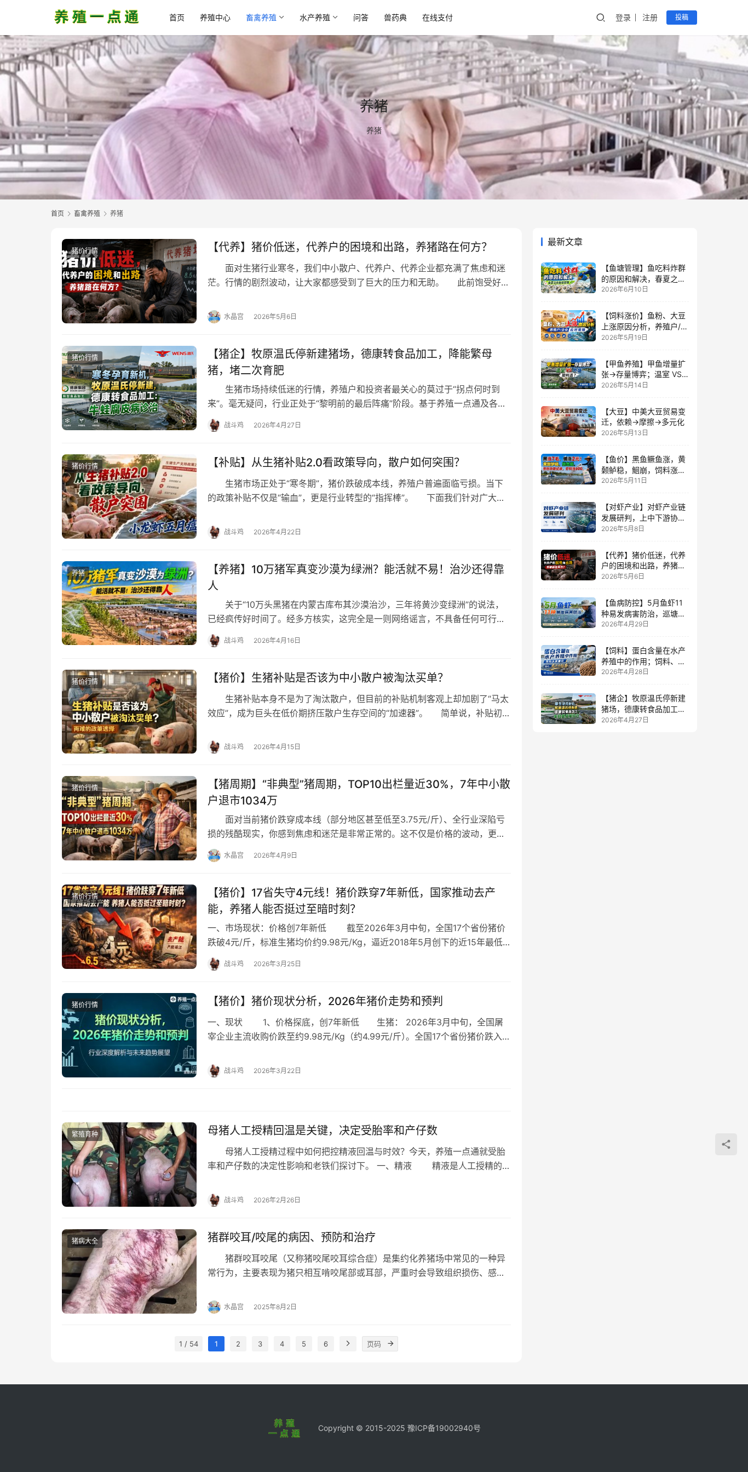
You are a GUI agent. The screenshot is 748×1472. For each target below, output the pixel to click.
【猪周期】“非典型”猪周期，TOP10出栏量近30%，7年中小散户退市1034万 (359, 792)
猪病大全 (85, 1241)
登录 (623, 17)
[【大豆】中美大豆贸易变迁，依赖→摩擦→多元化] (568, 421)
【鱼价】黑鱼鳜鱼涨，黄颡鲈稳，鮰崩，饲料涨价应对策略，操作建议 (643, 469)
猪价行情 (85, 251)
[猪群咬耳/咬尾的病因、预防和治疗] (129, 1271)
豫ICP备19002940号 (444, 1428)
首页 (177, 17)
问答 (361, 17)
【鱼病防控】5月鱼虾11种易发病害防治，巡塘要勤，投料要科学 (643, 613)
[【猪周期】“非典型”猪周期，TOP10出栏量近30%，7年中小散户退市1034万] (129, 818)
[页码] (390, 1343)
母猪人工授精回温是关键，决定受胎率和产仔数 (323, 1130)
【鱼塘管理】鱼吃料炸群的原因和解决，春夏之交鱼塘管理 (643, 278)
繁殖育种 (85, 1134)
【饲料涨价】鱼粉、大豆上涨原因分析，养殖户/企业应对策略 (644, 326)
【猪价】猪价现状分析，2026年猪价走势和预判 (325, 1001)
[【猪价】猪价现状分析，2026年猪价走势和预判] (129, 1035)
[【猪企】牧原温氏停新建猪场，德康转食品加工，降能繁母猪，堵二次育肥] (129, 388)
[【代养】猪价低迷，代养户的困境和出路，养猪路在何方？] (129, 281)
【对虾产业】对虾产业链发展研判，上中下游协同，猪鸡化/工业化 (643, 518)
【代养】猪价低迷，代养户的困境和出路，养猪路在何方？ (350, 247)
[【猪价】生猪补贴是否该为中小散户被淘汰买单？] (129, 712)
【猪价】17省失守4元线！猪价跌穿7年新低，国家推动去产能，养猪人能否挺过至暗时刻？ (352, 900)
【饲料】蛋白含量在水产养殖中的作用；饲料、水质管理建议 (643, 661)
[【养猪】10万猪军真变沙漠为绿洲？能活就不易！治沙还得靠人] (129, 603)
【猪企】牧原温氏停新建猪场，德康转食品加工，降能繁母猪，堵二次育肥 (350, 361)
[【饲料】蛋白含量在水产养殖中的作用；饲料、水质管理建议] (568, 660)
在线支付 (437, 17)
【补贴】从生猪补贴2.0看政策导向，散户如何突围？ (336, 462)
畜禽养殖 (261, 17)
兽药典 (395, 17)
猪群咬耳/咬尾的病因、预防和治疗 (292, 1237)
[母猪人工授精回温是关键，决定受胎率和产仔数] (129, 1164)
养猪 (78, 573)
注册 (650, 17)
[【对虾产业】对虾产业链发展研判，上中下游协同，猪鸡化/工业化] (568, 517)
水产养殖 (315, 17)
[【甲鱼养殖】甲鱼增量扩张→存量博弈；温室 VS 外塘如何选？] (568, 373)
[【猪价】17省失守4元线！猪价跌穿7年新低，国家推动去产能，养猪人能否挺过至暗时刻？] (129, 927)
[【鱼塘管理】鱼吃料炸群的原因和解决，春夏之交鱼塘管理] (568, 278)
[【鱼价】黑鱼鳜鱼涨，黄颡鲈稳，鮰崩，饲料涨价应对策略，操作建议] (568, 469)
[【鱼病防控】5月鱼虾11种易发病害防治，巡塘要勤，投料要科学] (568, 612)
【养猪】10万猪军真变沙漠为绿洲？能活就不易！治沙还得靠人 (356, 577)
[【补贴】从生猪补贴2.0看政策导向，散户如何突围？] (129, 496)
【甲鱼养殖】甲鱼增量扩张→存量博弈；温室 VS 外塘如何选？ (643, 374)
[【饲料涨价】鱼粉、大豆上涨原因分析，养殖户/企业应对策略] (568, 325)
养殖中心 (215, 17)
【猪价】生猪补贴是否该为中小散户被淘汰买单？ (328, 677)
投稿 (681, 17)
